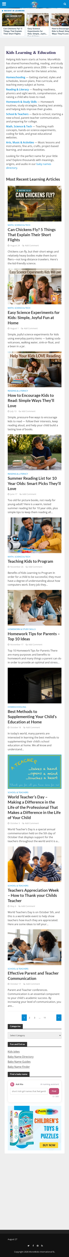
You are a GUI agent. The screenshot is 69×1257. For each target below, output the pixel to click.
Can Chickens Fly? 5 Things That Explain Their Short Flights (32, 234)
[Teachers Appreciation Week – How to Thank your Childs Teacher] (34, 864)
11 (45, 1017)
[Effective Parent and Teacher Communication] (34, 947)
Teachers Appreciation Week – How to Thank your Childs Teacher (33, 895)
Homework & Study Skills (22, 629)
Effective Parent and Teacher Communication (33, 976)
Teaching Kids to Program (30, 561)
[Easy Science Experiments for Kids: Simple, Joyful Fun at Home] (34, 286)
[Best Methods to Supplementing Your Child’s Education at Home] (34, 685)
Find (54, 1091)
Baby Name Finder (19, 1067)
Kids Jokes (14, 1051)
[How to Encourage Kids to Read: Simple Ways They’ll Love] (34, 369)
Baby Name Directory (21, 1056)
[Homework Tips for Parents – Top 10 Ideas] (34, 607)
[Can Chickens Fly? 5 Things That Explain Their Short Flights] (34, 203)
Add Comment (32, 245)
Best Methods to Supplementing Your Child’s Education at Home (32, 716)
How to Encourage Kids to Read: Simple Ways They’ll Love (31, 400)
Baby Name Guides (19, 1061)
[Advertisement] (34, 1191)
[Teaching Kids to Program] (34, 534)
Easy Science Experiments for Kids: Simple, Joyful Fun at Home (34, 317)
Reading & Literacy (18, 391)
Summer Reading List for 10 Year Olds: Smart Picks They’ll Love (34, 483)
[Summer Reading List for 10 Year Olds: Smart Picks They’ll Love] (34, 452)
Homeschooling (17, 707)
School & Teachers (18, 793)
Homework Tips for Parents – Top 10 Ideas (34, 636)
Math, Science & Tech (19, 225)
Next (58, 1017)
